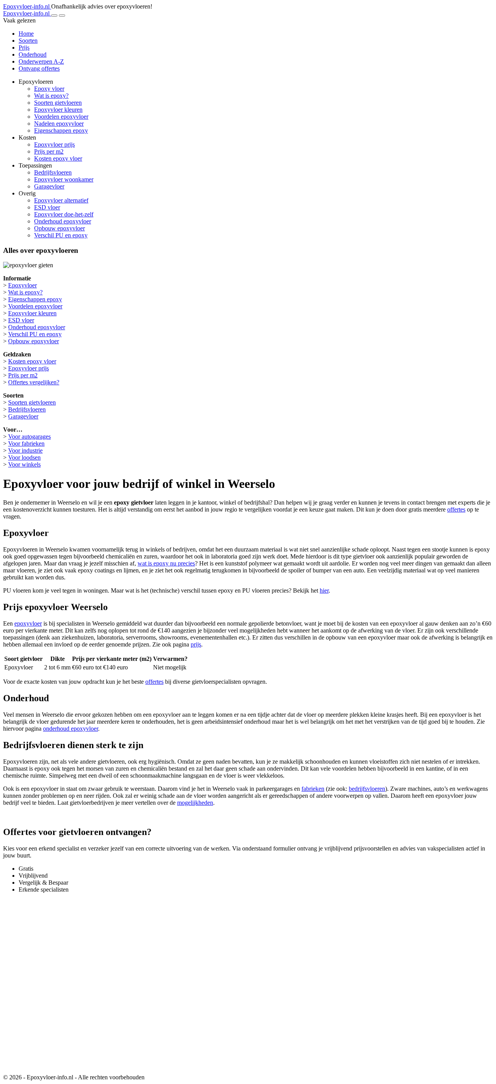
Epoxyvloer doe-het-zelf (63, 214)
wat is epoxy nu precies (166, 563)
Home (26, 33)
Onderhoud (32, 54)
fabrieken (312, 788)
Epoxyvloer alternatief (61, 200)
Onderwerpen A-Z (41, 61)
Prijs (24, 47)
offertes (456, 509)
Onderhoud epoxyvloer (62, 221)
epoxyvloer (28, 623)
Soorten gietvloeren (58, 102)
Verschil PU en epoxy (61, 235)
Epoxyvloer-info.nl (27, 6)
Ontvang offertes (39, 68)
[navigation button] (54, 15)
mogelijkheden (195, 802)
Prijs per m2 (49, 151)
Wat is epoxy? (51, 95)
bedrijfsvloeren (367, 788)
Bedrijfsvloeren (53, 172)
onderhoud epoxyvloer (70, 728)
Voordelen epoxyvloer (61, 116)
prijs (196, 644)
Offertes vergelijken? (33, 382)
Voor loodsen (24, 457)
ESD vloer (47, 207)
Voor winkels (24, 464)
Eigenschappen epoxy (61, 130)
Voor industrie (25, 450)
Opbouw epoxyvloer (59, 228)
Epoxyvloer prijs (54, 144)
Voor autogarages (29, 436)
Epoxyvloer (22, 285)
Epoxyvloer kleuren (58, 109)
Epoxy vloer (49, 88)
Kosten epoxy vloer (58, 158)
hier (324, 590)
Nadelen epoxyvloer (59, 123)
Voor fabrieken (26, 443)
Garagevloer (49, 186)
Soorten (28, 40)
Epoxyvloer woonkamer (63, 179)
